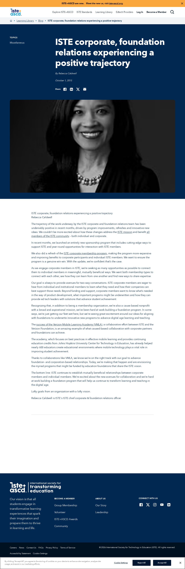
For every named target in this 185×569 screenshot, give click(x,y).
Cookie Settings (40, 553)
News (21, 547)
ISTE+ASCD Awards (66, 519)
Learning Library (104, 12)
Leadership (101, 512)
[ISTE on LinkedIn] (168, 504)
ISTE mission (125, 232)
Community (61, 526)
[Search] (172, 12)
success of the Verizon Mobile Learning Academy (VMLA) (69, 324)
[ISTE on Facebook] (141, 504)
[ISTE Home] (16, 12)
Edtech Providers (124, 12)
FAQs (40, 547)
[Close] (180, 563)
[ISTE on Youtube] (162, 504)
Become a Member (64, 498)
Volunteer (59, 512)
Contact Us (31, 547)
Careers (13, 547)
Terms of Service (67, 547)
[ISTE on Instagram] (155, 504)
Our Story (100, 505)
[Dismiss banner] (182, 3)
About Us (100, 498)
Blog (40, 20)
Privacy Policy (52, 547)
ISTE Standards (84, 12)
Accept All (162, 563)
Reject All (141, 563)
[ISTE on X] (148, 504)
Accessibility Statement (20, 553)
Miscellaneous (17, 42)
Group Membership (65, 505)
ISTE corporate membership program (85, 253)
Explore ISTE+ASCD (62, 12)
